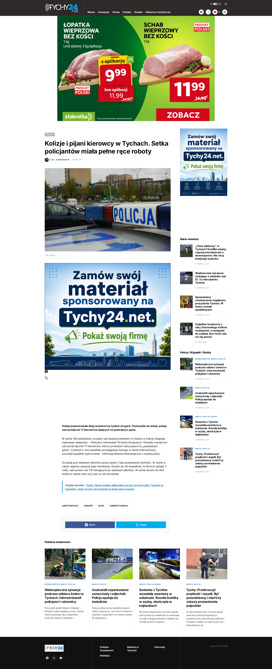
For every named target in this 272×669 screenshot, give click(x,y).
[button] (215, 3)
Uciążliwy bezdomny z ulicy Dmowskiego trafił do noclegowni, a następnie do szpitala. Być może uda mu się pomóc (211, 330)
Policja (49, 134)
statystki (88, 505)
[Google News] (224, 12)
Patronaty (159, 647)
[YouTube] (60, 658)
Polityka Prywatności (106, 649)
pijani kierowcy (70, 505)
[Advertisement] (115, 392)
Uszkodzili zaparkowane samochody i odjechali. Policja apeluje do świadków (209, 397)
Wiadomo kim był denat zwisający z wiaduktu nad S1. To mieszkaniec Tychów (210, 278)
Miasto (214, 359)
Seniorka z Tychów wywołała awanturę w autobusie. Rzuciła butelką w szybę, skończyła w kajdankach (211, 428)
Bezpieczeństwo (202, 359)
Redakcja (105, 655)
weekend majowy (119, 505)
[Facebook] (201, 12)
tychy (101, 505)
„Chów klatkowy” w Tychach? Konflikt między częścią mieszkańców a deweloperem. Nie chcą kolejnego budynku (210, 252)
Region (214, 417)
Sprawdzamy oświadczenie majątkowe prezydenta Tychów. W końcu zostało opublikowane (210, 303)
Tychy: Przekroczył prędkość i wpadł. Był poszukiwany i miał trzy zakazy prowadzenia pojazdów (209, 460)
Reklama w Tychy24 (133, 649)
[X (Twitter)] (208, 12)
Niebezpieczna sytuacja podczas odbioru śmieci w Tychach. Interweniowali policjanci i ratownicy (211, 369)
